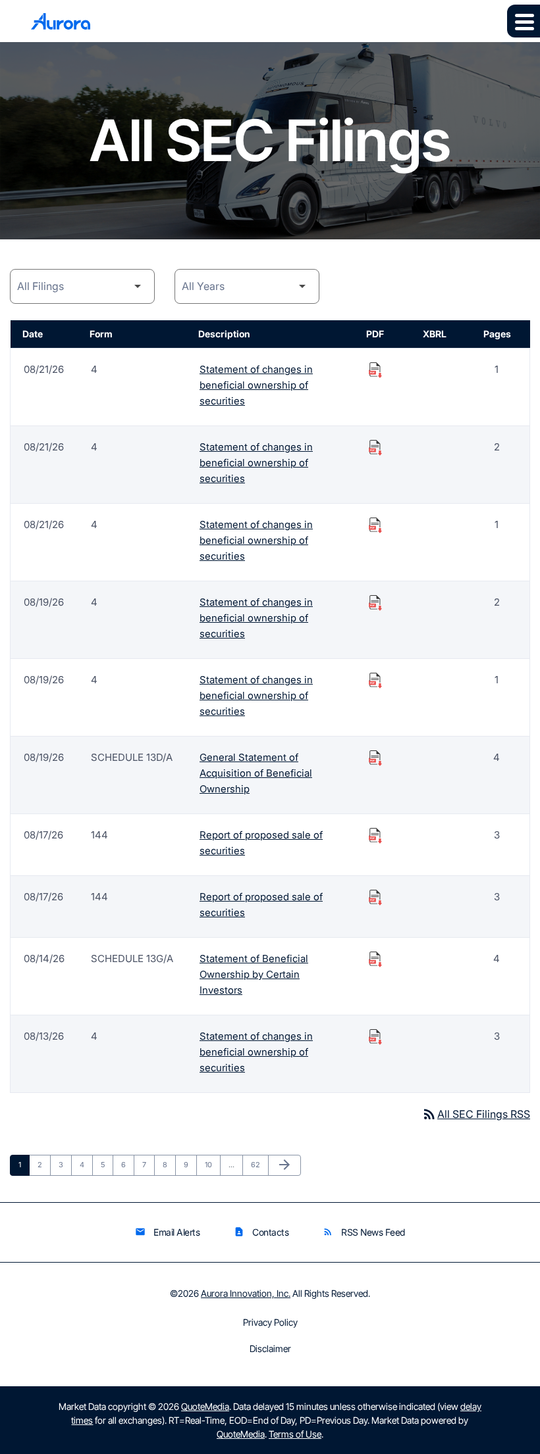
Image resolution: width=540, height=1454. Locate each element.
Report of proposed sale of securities (261, 843)
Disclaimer (270, 1348)
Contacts (261, 1232)
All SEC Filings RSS (475, 1114)
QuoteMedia (205, 1406)
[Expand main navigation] (523, 21)
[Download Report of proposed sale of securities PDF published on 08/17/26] (375, 835)
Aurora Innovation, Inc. (245, 1293)
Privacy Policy (270, 1322)
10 (212, 1164)
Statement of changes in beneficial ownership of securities (256, 385)
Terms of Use (295, 1434)
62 (258, 1164)
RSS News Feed (364, 1232)
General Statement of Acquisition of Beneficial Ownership (256, 773)
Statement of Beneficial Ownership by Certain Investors (254, 974)
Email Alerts (167, 1232)
